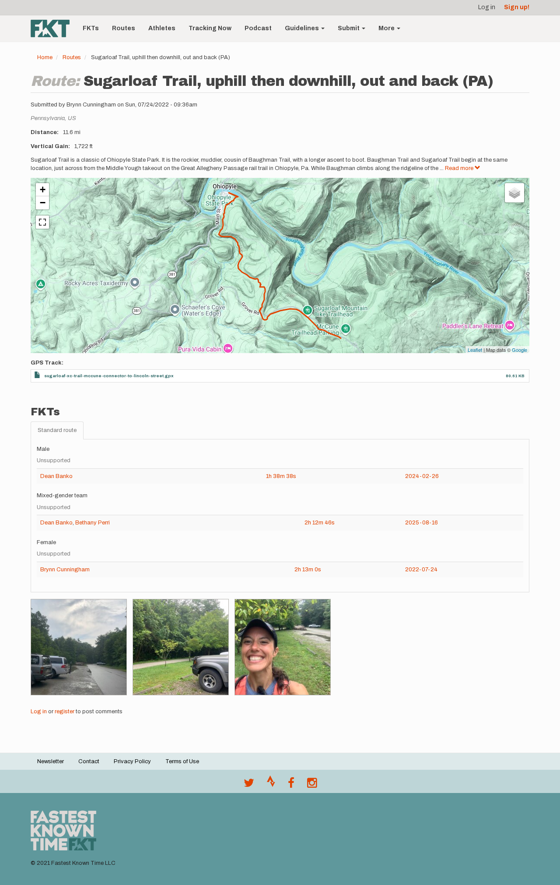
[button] (79, 647)
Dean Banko (56, 476)
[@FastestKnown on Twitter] (249, 785)
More (387, 28)
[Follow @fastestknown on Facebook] (291, 785)
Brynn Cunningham (65, 569)
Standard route (57, 430)
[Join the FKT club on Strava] (271, 785)
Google (519, 349)
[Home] (53, 28)
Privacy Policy (132, 761)
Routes (123, 28)
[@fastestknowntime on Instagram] (312, 785)
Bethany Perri (92, 523)
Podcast (258, 28)
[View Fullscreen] (42, 222)
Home (44, 57)
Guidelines (302, 28)
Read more (460, 168)
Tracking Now (210, 28)
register (64, 711)
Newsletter (50, 761)
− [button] (43, 202)
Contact (88, 761)
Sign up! (516, 7)
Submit (349, 28)
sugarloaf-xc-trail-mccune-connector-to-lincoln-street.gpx (109, 375)
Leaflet (475, 349)
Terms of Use (182, 761)
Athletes (161, 28)
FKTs (91, 28)
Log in (486, 7)
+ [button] (43, 189)
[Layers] (514, 192)
